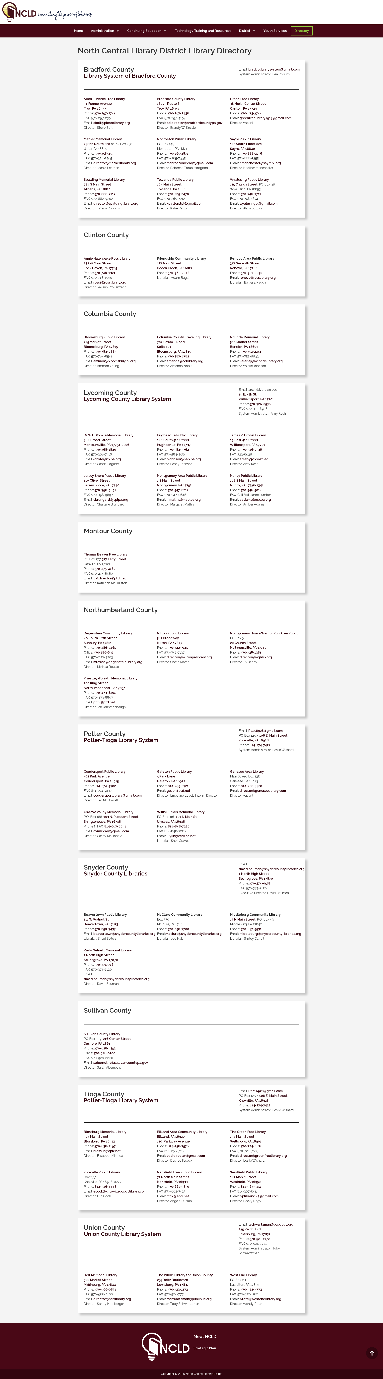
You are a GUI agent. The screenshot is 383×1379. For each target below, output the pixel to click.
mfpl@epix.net (178, 1196)
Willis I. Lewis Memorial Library (181, 812)
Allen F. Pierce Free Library (104, 99)
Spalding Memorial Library (104, 180)
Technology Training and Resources (203, 31)
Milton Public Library (173, 633)
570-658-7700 (178, 929)
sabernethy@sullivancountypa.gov (120, 1063)
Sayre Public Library (245, 139)
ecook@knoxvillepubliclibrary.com (119, 1191)
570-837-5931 (251, 929)
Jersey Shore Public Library (105, 476)
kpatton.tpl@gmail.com (185, 203)
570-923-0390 (251, 273)
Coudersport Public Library (105, 771)
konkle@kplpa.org (107, 459)
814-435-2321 (178, 786)
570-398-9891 (105, 490)
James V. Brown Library (248, 435)
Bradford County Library (176, 99)
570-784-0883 (105, 351)
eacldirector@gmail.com (186, 1156)
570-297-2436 (178, 113)
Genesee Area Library (247, 771)
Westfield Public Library (248, 1172)
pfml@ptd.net (104, 702)
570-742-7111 (178, 648)
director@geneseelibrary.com (263, 791)
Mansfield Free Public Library (179, 1172)
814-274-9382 (105, 786)
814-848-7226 (179, 826)
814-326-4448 (105, 1187)
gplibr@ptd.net (178, 791)
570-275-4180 (105, 569)
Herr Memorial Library (100, 1275)
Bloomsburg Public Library (104, 337)
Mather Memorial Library (103, 139)
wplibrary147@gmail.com (259, 1196)
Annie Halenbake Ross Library (107, 258)
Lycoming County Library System (127, 399)
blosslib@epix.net (107, 1151)
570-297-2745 (105, 113)
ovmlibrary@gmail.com (111, 831)
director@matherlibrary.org (114, 163)
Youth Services (275, 31)
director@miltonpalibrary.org (189, 657)
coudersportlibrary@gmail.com (117, 795)
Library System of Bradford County (130, 76)
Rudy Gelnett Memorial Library (108, 950)
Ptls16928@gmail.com (265, 731)
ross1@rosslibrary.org (109, 282)
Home (78, 31)
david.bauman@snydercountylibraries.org (272, 869)
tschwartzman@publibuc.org (270, 1224)
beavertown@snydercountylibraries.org (124, 934)
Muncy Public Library (246, 476)
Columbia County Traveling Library (184, 337)
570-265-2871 (178, 153)
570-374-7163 (105, 965)
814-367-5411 (251, 1187)
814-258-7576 (178, 1146)
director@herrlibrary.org (112, 1299)
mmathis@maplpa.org (184, 500)
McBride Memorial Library (250, 337)
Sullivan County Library (102, 1034)
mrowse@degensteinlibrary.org (117, 662)
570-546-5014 (251, 490)
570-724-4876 (251, 1146)
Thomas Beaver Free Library (106, 554)
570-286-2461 (105, 648)
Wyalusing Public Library (249, 180)
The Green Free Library (248, 1132)
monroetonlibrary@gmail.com (190, 163)
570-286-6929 (104, 652)
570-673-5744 (251, 113)
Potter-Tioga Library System (121, 740)
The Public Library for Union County (185, 1275)
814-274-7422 (260, 745)
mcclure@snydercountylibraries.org (194, 934)
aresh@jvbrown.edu (255, 459)
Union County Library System (122, 1234)
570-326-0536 (260, 404)
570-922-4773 (251, 1289)
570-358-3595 (105, 153)
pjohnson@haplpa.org (184, 459)
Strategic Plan (204, 1348)
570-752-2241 (251, 351)
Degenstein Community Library (108, 633)
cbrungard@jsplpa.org (110, 500)
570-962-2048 (179, 273)
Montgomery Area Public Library (182, 476)
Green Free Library (244, 99)
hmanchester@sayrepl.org (260, 163)
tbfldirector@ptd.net (109, 578)
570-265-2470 (178, 194)
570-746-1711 (251, 194)
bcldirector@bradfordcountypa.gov (195, 123)
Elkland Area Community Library (182, 1132)
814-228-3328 (251, 786)
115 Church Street (244, 184)
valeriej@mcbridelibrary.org (261, 361)
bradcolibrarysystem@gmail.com (274, 69)
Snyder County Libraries (115, 873)
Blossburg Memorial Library (105, 1132)
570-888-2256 (251, 153)
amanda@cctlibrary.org (185, 361)
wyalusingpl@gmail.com (258, 203)
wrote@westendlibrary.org (260, 1299)
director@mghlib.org (256, 657)
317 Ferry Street (114, 559)
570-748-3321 (105, 273)
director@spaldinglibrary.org (115, 203)
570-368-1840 (105, 449)
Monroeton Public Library (176, 139)
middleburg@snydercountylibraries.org (270, 934)
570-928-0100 (104, 1053)
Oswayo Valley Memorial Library (108, 812)
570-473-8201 (105, 693)
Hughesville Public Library (177, 435)
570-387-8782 (178, 356)
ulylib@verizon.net (181, 836)
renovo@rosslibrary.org (258, 278)
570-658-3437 (105, 929)
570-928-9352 (105, 1048)
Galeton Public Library (174, 771)
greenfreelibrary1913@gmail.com (265, 118)
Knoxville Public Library (102, 1172)
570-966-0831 (105, 1289)
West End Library (243, 1275)
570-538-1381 (251, 652)
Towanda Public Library (175, 180)
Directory (302, 31)
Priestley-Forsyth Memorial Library (110, 678)
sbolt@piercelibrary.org (111, 123)
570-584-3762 (178, 449)
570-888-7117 (105, 194)
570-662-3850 (178, 1187)
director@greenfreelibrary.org (263, 1156)
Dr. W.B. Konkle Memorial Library (108, 435)
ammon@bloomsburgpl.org (114, 361)
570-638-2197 (105, 1146)
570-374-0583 (260, 883)
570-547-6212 (178, 490)
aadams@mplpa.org (255, 500)
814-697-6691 (115, 826)
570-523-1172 (260, 1239)
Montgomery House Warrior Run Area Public (264, 633)
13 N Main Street (243, 919)
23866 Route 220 (97, 144)
